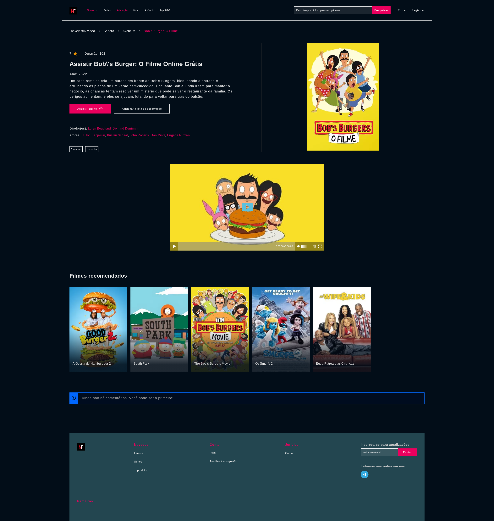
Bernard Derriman (125, 128)
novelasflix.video (83, 31)
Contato (290, 453)
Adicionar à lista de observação (142, 108)
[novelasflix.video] (74, 10)
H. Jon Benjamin (93, 135)
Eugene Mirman (178, 135)
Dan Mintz (158, 135)
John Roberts (139, 135)
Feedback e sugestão (223, 461)
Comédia (92, 149)
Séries (107, 10)
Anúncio (149, 10)
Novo (136, 10)
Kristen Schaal (117, 135)
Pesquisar (381, 10)
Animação (122, 10)
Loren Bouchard (99, 128)
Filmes (90, 10)
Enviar (407, 452)
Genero (108, 31)
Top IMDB (165, 10)
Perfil (213, 452)
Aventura (129, 31)
